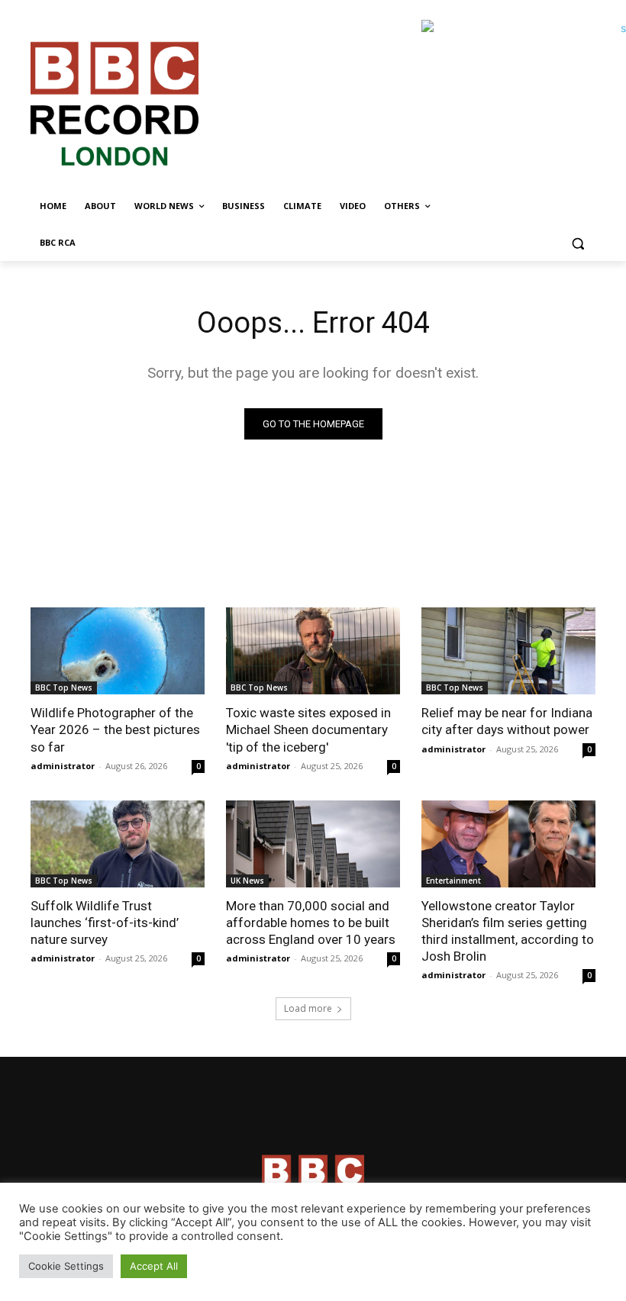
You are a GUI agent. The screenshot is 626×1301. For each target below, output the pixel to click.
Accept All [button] (154, 1266)
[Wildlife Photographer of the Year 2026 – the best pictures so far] (118, 650)
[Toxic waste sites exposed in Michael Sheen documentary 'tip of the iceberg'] (313, 650)
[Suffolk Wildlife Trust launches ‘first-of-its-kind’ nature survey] (118, 843)
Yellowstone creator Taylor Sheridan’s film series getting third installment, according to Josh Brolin (507, 931)
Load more (308, 1008)
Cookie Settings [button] (66, 1266)
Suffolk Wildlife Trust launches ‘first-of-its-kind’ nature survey (105, 922)
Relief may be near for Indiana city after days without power (506, 721)
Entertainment (453, 880)
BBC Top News (63, 687)
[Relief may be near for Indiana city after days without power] (508, 650)
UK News (247, 880)
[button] (577, 243)
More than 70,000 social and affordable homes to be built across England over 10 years (310, 922)
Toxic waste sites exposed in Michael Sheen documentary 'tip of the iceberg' (308, 729)
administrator (63, 765)
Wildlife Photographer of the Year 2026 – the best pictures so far (115, 729)
